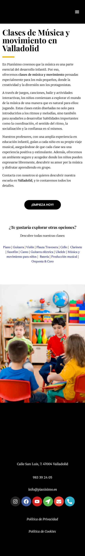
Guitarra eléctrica (42, 252)
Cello (63, 247)
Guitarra (18, 247)
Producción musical (64, 256)
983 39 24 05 (42, 477)
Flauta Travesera (47, 247)
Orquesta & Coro (42, 261)
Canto (24, 252)
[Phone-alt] (70, 501)
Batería (44, 256)
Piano (6, 247)
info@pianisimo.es (42, 489)
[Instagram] (15, 501)
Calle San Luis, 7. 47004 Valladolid (42, 464)
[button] (77, 12)
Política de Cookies (42, 531)
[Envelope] (59, 501)
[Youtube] (37, 501)
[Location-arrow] (48, 501)
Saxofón (12, 252)
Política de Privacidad (42, 519)
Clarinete (75, 247)
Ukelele (60, 252)
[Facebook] (26, 501)
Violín (30, 247)
